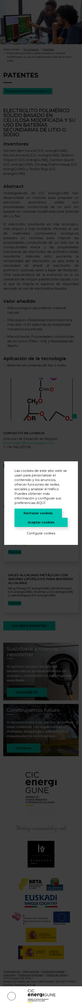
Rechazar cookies (38, 513)
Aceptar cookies (41, 522)
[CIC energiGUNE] (42, 996)
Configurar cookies (41, 533)
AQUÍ (40, 503)
